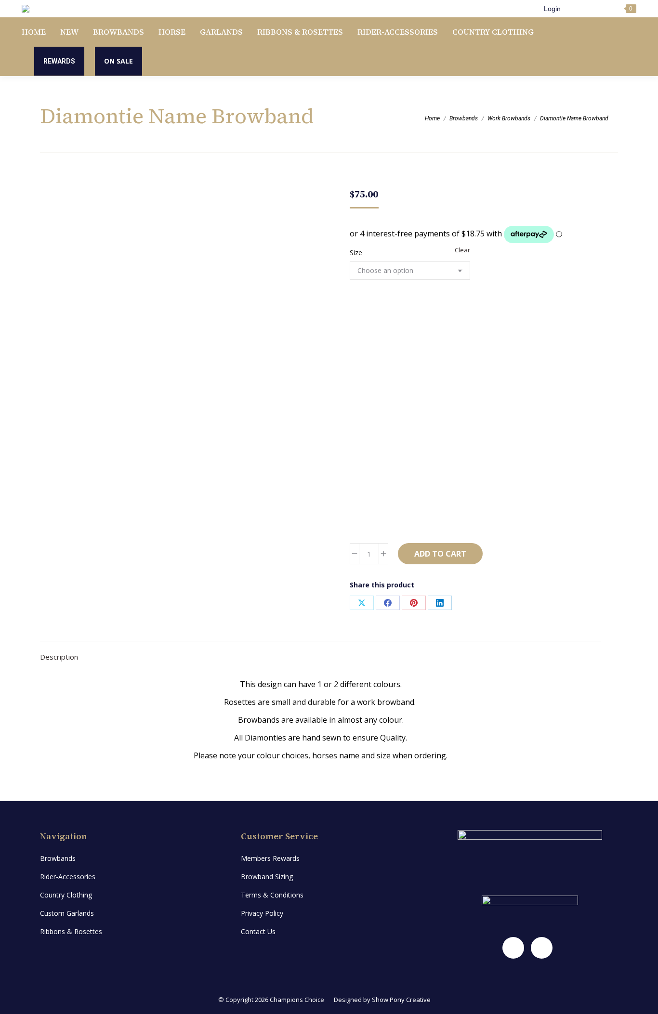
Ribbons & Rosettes (71, 931)
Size (356, 252)
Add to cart (440, 553)
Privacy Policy (262, 913)
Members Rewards (270, 858)
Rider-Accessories (67, 876)
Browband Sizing (267, 876)
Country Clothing (66, 894)
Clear (462, 250)
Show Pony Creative (401, 999)
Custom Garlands (67, 913)
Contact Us (258, 931)
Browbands (58, 858)
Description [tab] (59, 657)
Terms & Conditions (272, 894)
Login (552, 9)
